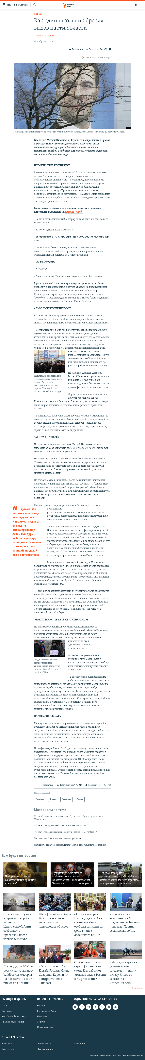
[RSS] (115, 1007)
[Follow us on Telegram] (95, 1007)
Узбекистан (80, 1044)
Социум (41, 1022)
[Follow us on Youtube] (75, 1007)
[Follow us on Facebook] (88, 1007)
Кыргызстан (8, 1049)
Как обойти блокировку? (14, 1016)
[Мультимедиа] (136, 5)
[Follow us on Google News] (108, 1007)
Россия (38, 14)
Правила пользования (13, 1022)
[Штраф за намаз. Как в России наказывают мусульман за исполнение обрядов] (55, 902)
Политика (42, 1016)
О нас (4, 1006)
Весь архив (137, 988)
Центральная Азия (46, 1011)
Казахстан (7, 1044)
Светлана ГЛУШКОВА (44, 36)
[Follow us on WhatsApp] (102, 1007)
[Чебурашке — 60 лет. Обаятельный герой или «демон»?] (25, 874)
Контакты (7, 1011)
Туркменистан (45, 1049)
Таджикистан (45, 1044)
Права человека (45, 1027)
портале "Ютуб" (74, 212)
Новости (41, 1006)
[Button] (76, 49)
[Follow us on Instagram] (82, 1007)
